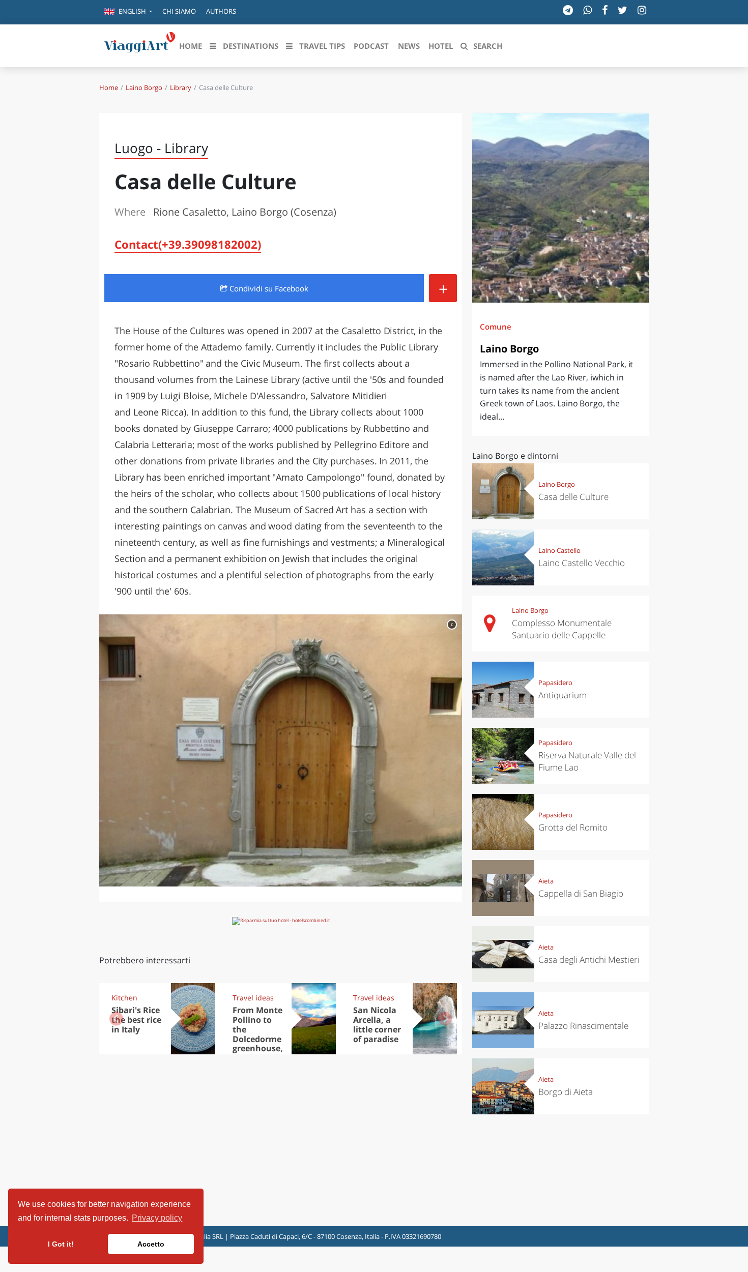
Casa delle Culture (573, 496)
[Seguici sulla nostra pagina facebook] (604, 10)
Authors (221, 11)
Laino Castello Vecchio (581, 563)
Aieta (546, 880)
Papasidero (555, 682)
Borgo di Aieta (565, 1092)
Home (108, 87)
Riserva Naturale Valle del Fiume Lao (587, 761)
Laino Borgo (144, 87)
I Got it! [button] (61, 1244)
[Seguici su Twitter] (622, 10)
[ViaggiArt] (140, 45)
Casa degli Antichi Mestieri (589, 959)
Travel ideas (253, 997)
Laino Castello (559, 550)
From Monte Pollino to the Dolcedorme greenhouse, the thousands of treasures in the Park (258, 1048)
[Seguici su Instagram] (642, 10)
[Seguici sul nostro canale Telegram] (568, 10)
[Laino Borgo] (560, 208)
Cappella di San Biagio (580, 893)
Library (180, 87)
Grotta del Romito (573, 827)
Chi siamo (179, 11)
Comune (495, 326)
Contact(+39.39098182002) (187, 244)
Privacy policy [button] (157, 1218)
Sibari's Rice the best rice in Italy (136, 1019)
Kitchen (124, 997)
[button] (128, 12)
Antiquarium (562, 695)
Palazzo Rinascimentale (583, 1025)
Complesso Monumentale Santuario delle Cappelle (562, 629)
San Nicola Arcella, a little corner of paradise (377, 1024)
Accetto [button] (150, 1244)
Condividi (267, 288)
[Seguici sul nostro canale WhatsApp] (587, 10)
